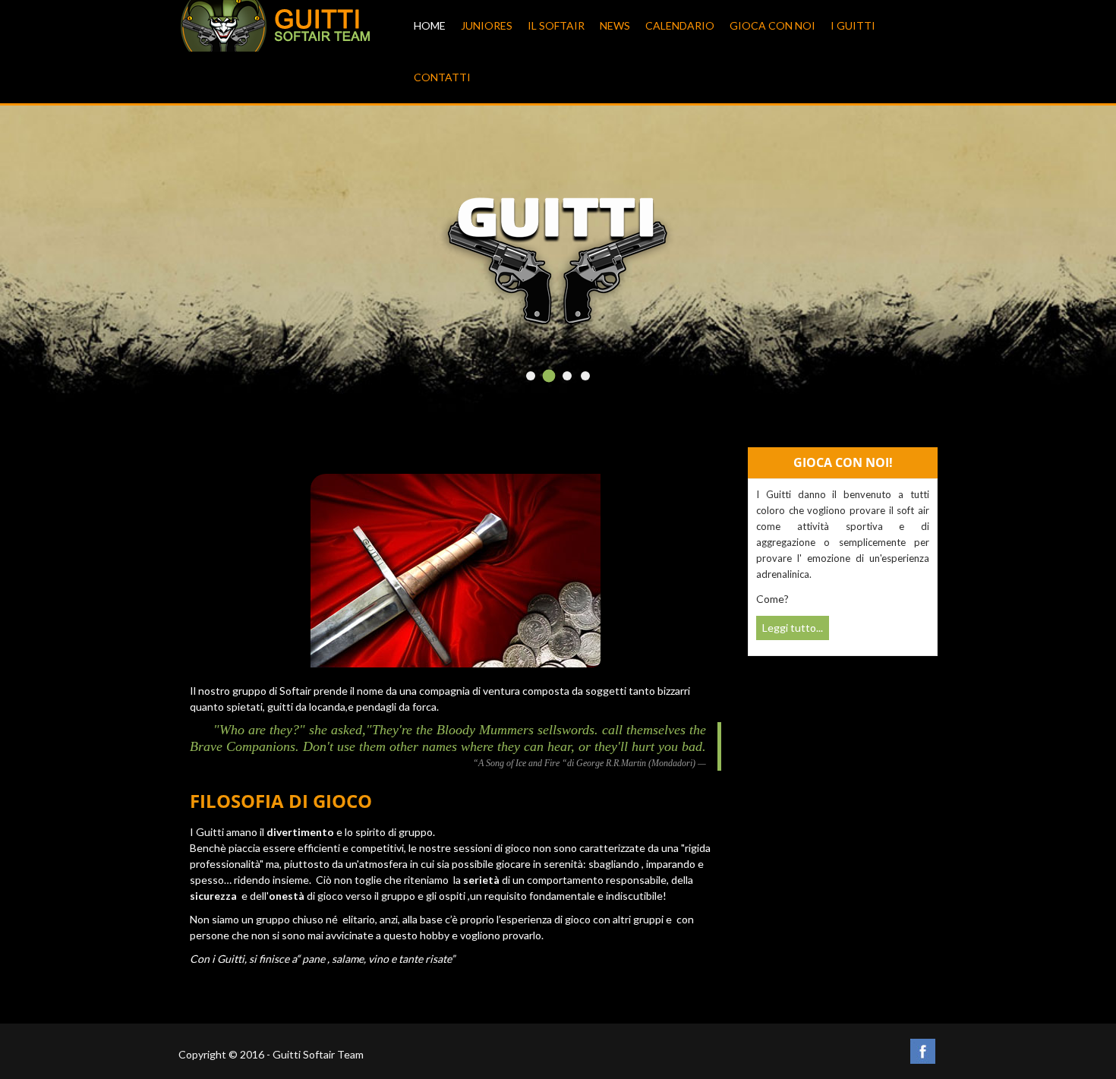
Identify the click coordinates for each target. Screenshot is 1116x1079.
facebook (922, 1051)
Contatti (442, 77)
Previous (212, 272)
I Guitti (853, 25)
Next (904, 272)
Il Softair (556, 25)
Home (430, 25)
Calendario (679, 25)
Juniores (486, 25)
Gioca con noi (772, 25)
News (615, 25)
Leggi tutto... (792, 627)
